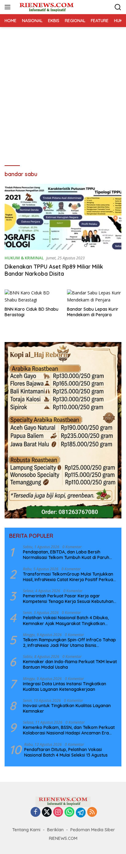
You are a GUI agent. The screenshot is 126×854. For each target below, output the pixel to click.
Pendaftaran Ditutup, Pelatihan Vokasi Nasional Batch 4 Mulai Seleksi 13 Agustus (66, 752)
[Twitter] (47, 812)
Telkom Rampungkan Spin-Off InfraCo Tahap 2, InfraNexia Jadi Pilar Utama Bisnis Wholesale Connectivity (69, 642)
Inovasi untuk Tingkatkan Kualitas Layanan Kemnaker (67, 708)
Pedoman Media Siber (92, 829)
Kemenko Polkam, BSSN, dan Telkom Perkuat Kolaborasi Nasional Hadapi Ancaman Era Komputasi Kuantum (69, 730)
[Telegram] (81, 812)
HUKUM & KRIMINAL (24, 258)
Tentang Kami (26, 829)
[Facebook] (35, 812)
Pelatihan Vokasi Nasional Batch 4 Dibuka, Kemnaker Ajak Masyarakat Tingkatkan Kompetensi (66, 620)
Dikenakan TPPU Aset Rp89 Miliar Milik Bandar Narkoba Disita (54, 270)
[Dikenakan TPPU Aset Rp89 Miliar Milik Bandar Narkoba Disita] (63, 217)
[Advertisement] (63, 93)
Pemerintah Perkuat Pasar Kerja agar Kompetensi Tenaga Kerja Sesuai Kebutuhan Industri (68, 598)
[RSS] (92, 812)
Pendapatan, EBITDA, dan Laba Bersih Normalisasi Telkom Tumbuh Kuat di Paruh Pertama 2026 (66, 554)
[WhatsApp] (69, 812)
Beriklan (55, 829)
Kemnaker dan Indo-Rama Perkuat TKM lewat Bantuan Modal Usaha (70, 664)
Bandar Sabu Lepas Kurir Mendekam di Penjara (92, 311)
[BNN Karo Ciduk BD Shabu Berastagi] (32, 296)
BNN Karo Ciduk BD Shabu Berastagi (31, 311)
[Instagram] (58, 812)
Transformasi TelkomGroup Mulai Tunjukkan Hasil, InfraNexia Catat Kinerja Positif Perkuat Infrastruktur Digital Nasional (69, 576)
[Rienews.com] (45, 7)
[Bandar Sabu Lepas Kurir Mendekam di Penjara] (94, 296)
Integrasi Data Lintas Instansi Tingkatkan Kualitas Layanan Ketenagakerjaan (64, 686)
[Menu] (9, 7)
